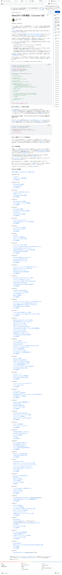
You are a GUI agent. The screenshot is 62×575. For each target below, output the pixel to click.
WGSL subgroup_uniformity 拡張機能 (19, 201)
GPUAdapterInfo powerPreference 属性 (20, 282)
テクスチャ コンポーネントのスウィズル (20, 220)
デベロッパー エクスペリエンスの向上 (19, 329)
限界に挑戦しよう (16, 477)
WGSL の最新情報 (16, 546)
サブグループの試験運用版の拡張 (18, 348)
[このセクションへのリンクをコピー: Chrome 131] (17, 356)
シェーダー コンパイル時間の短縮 (19, 416)
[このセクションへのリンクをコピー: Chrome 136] (17, 288)
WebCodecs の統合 (16, 519)
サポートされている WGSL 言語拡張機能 (20, 532)
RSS (42, 569)
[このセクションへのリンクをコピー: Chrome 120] (18, 473)
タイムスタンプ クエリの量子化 (18, 482)
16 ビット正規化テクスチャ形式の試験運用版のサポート (22, 352)
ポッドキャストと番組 (24, 569)
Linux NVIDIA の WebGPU (17, 185)
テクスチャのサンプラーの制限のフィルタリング (21, 347)
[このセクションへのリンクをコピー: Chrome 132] (17, 338)
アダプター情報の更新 (17, 480)
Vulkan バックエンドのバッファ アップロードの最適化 (22, 414)
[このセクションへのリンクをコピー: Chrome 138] (17, 265)
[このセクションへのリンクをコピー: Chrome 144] (18, 207)
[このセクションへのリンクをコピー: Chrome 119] (17, 486)
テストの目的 (39, 36)
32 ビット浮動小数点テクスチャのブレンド (20, 342)
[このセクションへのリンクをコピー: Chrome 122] (17, 451)
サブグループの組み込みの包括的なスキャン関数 (21, 363)
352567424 (42, 113)
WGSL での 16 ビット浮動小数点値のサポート (20, 475)
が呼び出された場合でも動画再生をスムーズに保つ (27, 522)
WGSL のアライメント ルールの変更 (19, 323)
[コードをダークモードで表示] (48, 64)
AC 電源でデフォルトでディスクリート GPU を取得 (21, 535)
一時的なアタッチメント (17, 193)
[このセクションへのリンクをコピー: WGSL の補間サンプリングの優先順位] (31, 137)
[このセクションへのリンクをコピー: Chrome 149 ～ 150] (20, 174)
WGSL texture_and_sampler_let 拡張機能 (20, 195)
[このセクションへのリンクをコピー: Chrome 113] (17, 550)
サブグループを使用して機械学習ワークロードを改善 (22, 312)
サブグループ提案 (14, 30)
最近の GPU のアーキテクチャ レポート (19, 270)
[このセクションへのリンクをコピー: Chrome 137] (17, 276)
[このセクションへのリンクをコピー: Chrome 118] (17, 495)
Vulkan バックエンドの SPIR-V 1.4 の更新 (20, 238)
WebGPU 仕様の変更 (15, 109)
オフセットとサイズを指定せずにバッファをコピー (21, 279)
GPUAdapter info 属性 (17, 403)
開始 (57, 11)
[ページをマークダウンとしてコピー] (47, 15)
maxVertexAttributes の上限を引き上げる (20, 455)
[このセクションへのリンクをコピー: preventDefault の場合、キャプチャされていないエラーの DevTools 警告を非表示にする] (18, 117)
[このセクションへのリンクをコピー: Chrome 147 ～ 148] (20, 182)
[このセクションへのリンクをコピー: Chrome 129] (17, 381)
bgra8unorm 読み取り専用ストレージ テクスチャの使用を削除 (23, 221)
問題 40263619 (40, 122)
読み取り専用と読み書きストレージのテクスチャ (21, 431)
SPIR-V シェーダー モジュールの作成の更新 (20, 510)
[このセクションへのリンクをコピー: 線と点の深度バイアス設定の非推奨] (30, 106)
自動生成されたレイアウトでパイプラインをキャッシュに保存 (23, 513)
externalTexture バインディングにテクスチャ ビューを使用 (23, 277)
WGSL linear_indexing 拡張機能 (18, 184)
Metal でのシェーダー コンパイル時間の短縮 (20, 375)
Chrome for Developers (15, 12)
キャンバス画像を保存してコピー (18, 293)
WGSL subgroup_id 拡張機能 (18, 209)
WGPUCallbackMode (44, 150)
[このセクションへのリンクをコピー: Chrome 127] (17, 400)
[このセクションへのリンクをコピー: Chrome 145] (18, 199)
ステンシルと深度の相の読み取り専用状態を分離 (21, 447)
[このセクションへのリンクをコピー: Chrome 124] (18, 430)
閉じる (51, 11)
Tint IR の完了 (15, 235)
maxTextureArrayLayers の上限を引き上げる (20, 413)
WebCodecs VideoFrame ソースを (23, 552)
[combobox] (43, 1)
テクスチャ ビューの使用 (17, 340)
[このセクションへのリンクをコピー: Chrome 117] (17, 503)
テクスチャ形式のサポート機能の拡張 (19, 227)
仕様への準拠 (15, 524)
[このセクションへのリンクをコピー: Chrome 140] (18, 243)
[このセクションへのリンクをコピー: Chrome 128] (17, 389)
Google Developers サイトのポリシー (27, 557)
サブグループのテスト (17, 391)
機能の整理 (15, 483)
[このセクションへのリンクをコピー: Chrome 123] (17, 440)
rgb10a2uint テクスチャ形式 (18, 491)
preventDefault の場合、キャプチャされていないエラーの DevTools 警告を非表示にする (27, 394)
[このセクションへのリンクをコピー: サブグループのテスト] (23, 23)
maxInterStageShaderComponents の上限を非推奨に (22, 334)
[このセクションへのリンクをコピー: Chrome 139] (17, 255)
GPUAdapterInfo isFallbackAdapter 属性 (20, 290)
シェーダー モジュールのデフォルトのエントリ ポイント (22, 466)
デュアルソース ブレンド (17, 374)
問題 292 (34, 156)
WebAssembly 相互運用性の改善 (18, 405)
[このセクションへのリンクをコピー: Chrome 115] (17, 530)
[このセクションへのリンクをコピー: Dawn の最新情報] (21, 146)
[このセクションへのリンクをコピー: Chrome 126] (17, 411)
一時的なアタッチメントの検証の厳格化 (20, 178)
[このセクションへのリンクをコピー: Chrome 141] (17, 233)
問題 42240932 (25, 152)
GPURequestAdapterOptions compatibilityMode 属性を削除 (23, 284)
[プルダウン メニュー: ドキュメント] (19, 1)
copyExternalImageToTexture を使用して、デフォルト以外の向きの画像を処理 (26, 328)
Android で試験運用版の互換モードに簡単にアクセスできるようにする (25, 304)
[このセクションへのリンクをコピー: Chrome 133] (17, 318)
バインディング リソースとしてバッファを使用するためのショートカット (25, 266)
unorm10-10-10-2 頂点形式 (17, 489)
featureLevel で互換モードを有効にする (20, 331)
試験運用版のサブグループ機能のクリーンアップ (21, 333)
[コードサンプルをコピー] (49, 64)
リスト (33, 166)
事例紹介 (22, 566)
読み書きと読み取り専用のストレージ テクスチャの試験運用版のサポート (25, 499)
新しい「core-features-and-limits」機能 (20, 259)
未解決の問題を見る (4, 566)
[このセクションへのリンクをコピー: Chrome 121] (17, 459)
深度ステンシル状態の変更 (17, 478)
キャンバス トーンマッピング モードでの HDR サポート (22, 383)
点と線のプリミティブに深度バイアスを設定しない (21, 361)
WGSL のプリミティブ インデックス (19, 229)
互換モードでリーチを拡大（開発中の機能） (20, 453)
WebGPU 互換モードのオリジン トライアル (20, 260)
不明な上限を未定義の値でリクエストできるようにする (22, 321)
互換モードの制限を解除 (17, 295)
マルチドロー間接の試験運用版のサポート (20, 364)
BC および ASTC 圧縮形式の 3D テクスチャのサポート (22, 257)
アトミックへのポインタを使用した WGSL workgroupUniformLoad (24, 281)
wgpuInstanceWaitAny (40, 151)
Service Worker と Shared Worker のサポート (20, 433)
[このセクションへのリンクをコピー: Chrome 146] (18, 190)
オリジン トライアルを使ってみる (35, 35)
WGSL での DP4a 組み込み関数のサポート (20, 442)
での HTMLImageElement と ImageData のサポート (27, 497)
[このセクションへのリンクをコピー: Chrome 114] (17, 541)
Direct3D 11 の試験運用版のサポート (19, 533)
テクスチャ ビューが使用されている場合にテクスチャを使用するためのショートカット (27, 246)
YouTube (43, 566)
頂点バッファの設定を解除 (17, 505)
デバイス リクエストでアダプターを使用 (20, 244)
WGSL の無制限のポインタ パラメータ (19, 444)
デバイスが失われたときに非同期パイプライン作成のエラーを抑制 (24, 508)
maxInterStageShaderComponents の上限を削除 (21, 306)
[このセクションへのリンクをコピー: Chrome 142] (18, 226)
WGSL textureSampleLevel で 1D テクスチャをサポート (22, 248)
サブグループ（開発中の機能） (18, 424)
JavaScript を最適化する (17, 543)
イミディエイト (15, 176)
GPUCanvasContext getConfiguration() (20, 359)
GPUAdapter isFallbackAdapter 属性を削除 (20, 251)
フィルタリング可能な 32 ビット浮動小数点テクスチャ (22, 488)
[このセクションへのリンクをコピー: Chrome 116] (17, 517)
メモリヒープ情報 (16, 469)
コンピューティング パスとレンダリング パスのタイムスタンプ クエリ (24, 464)
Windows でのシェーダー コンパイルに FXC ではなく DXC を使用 (24, 463)
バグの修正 (15, 436)
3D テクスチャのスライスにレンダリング (20, 425)
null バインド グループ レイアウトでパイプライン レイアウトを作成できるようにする (27, 301)
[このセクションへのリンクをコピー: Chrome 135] (17, 299)
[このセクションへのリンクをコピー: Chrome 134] (17, 310)
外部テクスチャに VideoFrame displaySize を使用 (21, 326)
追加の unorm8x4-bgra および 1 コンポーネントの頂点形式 (23, 320)
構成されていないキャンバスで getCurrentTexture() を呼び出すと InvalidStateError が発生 (28, 544)
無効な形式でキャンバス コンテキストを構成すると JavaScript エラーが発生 (26, 345)
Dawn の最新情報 (16, 179)
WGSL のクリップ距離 (17, 358)
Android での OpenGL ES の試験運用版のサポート (21, 402)
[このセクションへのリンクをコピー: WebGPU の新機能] (22, 169)
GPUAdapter (18, 521)
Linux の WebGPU (16, 212)
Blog (2, 3)
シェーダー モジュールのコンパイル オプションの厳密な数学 (23, 366)
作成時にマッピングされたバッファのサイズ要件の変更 (22, 268)
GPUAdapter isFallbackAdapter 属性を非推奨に (21, 271)
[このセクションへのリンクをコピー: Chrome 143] (17, 218)
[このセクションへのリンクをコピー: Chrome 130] (18, 372)
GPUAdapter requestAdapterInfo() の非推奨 (20, 377)
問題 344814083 (17, 159)
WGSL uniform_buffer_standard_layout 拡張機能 (21, 210)
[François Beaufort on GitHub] (15, 21)
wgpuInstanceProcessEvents (22, 150)
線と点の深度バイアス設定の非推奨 (19, 392)
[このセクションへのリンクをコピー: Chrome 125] (17, 422)
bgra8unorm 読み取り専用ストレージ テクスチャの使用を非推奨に (24, 249)
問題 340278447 (42, 142)
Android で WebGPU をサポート (18, 461)
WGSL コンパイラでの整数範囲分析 (19, 237)
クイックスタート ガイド (34, 164)
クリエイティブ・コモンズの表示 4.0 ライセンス (29, 556)
